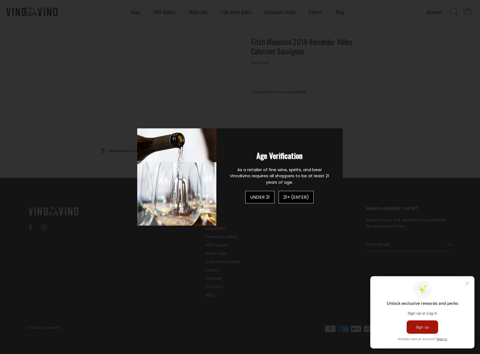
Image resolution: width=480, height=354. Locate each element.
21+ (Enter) (296, 197)
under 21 (260, 197)
